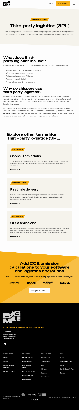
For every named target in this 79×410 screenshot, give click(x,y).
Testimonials (45, 361)
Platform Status (27, 375)
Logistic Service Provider (8, 366)
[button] (51, 4)
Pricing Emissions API (29, 371)
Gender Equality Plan (67, 369)
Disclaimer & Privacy (69, 397)
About (62, 357)
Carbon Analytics (27, 357)
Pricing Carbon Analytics (27, 366)
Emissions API (26, 361)
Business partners (66, 361)
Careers (62, 365)
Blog (42, 365)
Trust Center (45, 377)
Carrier (5, 361)
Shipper (5, 357)
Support (43, 373)
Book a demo (26, 379)
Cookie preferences (53, 397)
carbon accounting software (13, 113)
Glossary (44, 369)
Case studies (45, 357)
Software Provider (9, 371)
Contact (62, 373)
